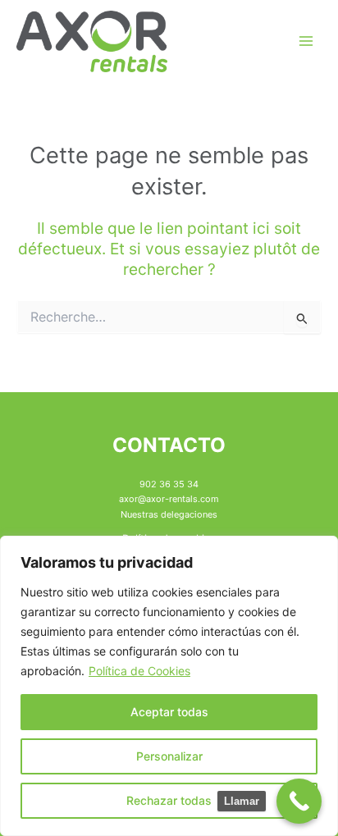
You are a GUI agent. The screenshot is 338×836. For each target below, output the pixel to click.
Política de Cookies (139, 671)
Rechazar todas (169, 800)
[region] (169, 686)
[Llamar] (299, 801)
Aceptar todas (169, 712)
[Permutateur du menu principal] (306, 41)
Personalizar (169, 756)
